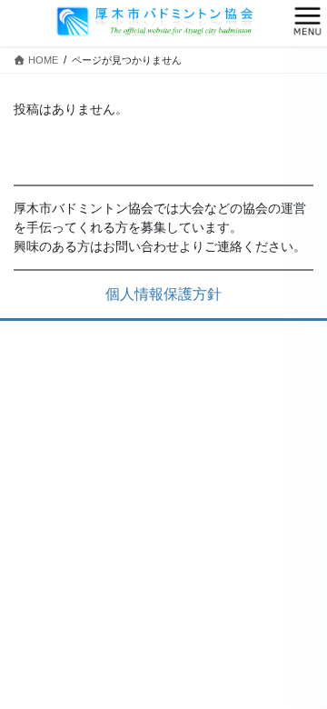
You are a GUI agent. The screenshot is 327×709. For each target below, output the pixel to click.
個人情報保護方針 (163, 294)
